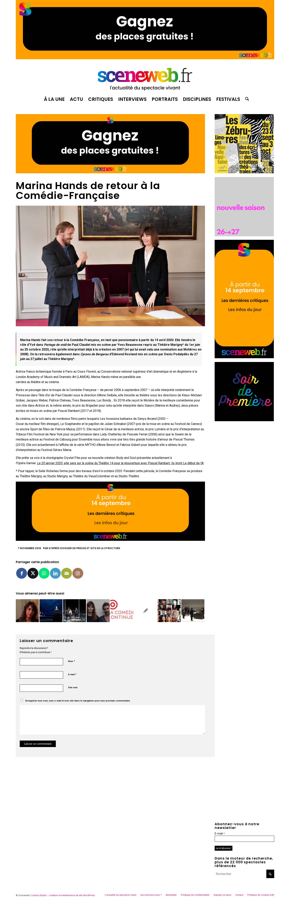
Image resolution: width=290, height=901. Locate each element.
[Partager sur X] (32, 573)
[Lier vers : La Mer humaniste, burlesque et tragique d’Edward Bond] (192, 610)
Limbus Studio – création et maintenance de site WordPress (63, 895)
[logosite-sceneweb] (145, 77)
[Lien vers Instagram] (77, 573)
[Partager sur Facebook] (21, 573)
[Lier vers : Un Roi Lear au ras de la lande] (74, 610)
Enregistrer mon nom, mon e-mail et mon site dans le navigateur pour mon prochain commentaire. (77, 700)
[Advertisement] (244, 449)
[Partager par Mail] (66, 573)
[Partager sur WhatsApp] (44, 573)
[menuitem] (54, 99)
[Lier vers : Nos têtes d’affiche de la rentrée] (169, 610)
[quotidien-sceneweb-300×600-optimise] (244, 357)
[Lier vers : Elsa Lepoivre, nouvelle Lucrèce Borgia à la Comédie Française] (51, 610)
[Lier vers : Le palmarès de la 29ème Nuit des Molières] (145, 610)
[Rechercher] (246, 99)
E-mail (72, 674)
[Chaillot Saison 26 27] (244, 235)
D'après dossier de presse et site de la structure (84, 548)
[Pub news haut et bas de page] (110, 172)
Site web (73, 687)
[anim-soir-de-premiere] (244, 420)
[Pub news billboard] (145, 58)
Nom (71, 661)
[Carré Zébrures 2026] (244, 172)
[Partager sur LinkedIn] (55, 573)
